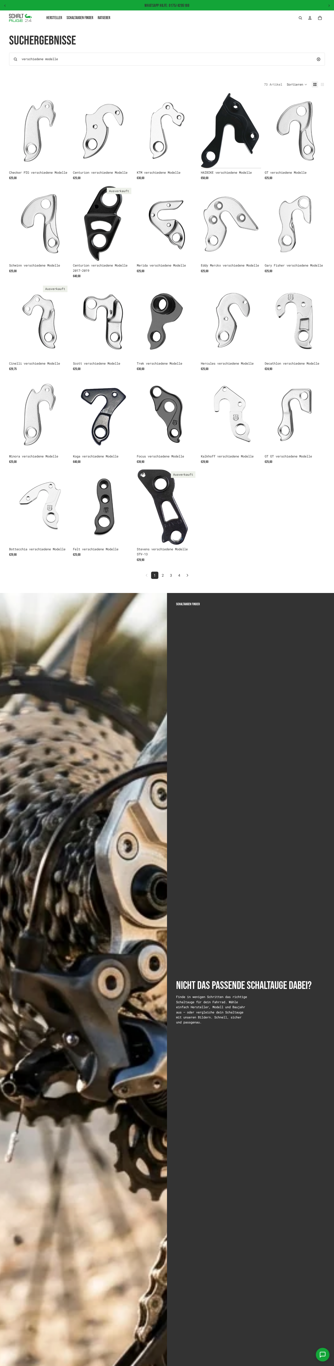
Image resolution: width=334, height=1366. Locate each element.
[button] (297, 84)
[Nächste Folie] (329, 6)
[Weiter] (187, 575)
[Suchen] (300, 18)
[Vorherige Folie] (5, 6)
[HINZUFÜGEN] (62, 161)
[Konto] (310, 18)
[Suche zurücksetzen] (318, 59)
